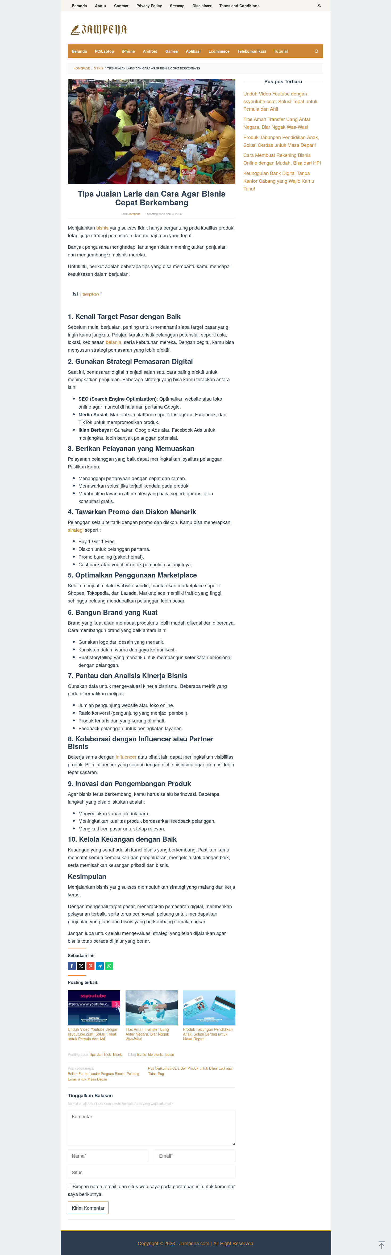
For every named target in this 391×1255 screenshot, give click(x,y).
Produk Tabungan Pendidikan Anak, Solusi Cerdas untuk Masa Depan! (208, 1034)
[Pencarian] (316, 51)
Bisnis (118, 1054)
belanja (113, 341)
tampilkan (91, 294)
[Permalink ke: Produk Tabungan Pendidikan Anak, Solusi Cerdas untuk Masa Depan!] (209, 1008)
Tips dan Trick (100, 1054)
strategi (76, 529)
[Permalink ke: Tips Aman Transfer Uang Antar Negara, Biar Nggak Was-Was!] (152, 1008)
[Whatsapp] (109, 966)
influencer (126, 756)
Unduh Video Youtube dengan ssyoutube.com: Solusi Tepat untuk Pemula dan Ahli (93, 1034)
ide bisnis (155, 1054)
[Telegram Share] (100, 966)
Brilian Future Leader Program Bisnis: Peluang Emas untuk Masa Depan (103, 1074)
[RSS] (319, 5)
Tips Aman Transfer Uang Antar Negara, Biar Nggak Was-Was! (147, 1034)
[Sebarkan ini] (72, 966)
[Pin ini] (90, 966)
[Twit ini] (81, 966)
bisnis (102, 227)
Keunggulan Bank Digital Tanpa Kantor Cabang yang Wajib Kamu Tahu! (278, 180)
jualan (169, 1054)
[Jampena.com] (98, 29)
